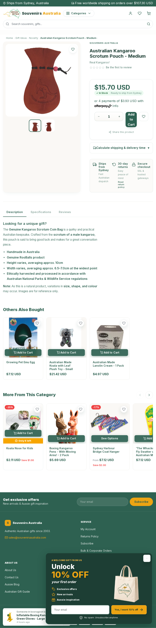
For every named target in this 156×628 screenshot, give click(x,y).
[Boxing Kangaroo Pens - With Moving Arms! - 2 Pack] (66, 423)
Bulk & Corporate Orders (96, 550)
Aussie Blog (12, 584)
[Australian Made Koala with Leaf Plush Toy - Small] (66, 337)
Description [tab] (14, 212)
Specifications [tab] (41, 212)
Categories (78, 13)
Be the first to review (119, 67)
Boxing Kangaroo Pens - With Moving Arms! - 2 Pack (62, 452)
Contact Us (11, 577)
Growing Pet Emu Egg (20, 362)
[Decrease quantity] (99, 116)
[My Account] (130, 13)
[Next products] (149, 395)
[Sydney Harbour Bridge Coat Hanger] (110, 423)
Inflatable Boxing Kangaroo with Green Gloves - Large (38, 617)
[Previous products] (140, 395)
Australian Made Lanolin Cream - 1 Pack (108, 364)
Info (115, 106)
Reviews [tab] (65, 212)
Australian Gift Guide (17, 591)
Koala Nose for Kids (19, 448)
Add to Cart (131, 120)
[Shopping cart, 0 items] (149, 13)
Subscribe (141, 501)
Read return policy (121, 185)
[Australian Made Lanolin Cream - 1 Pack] (110, 337)
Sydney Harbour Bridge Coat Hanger (106, 450)
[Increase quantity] (119, 116)
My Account (88, 529)
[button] (73, 49)
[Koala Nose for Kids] (23, 421)
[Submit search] (148, 24)
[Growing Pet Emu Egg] (23, 337)
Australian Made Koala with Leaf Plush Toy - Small (61, 366)
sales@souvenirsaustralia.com (27, 537)
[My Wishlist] (139, 13)
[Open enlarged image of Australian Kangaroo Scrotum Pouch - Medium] (42, 80)
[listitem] (35, 126)
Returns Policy (90, 536)
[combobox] (78, 24)
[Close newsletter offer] (146, 558)
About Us (10, 570)
